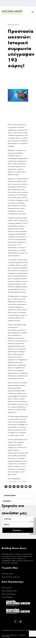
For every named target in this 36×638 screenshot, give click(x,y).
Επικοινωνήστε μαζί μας (11, 577)
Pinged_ (28, 630)
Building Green (7, 574)
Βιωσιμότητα (13, 25)
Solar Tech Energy (9, 594)
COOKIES (22, 635)
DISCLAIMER (6, 637)
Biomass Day (7, 588)
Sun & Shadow (7, 597)
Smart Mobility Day (9, 591)
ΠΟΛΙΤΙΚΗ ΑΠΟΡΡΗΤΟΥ (9, 635)
